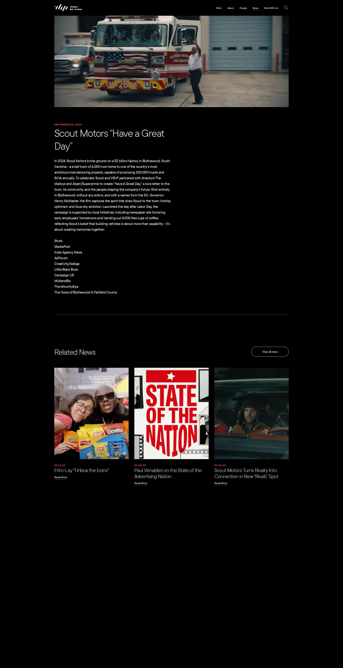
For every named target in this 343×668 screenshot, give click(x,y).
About (230, 8)
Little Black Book (66, 269)
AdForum (61, 257)
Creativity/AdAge (66, 263)
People (243, 8)
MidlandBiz (62, 280)
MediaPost (62, 246)
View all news (270, 351)
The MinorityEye (66, 286)
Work (219, 8)
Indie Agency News (68, 252)
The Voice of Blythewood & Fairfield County (85, 292)
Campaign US (64, 275)
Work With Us (271, 8)
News (255, 8)
